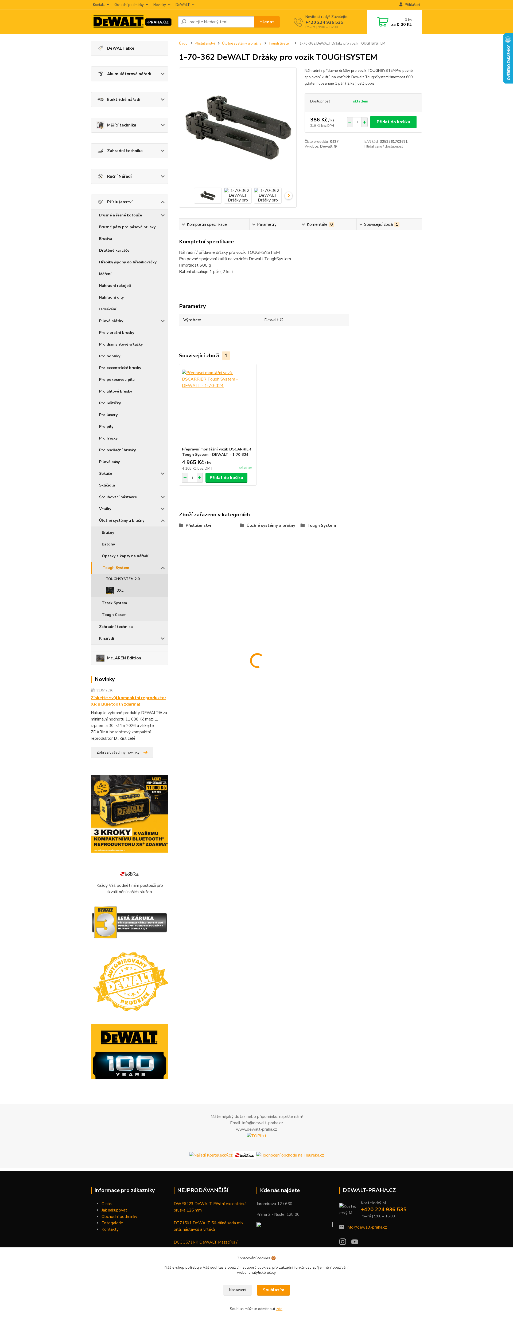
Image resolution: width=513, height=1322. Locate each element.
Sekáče (105, 473)
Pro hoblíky (109, 356)
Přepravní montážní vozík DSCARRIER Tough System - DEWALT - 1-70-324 (216, 452)
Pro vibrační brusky (116, 332)
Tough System (116, 567)
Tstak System (114, 602)
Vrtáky (105, 508)
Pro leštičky (110, 403)
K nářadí (106, 638)
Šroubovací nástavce (118, 497)
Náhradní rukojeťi (115, 285)
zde (279, 1308)
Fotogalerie (112, 1223)
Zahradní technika (125, 150)
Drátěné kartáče (114, 250)
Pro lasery (108, 414)
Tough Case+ (114, 614)
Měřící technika (121, 125)
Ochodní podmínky (129, 4)
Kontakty (110, 1229)
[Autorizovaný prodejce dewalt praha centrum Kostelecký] (129, 981)
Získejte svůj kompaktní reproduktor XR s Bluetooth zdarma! (128, 701)
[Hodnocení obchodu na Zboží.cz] (129, 873)
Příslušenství (120, 202)
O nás (107, 1203)
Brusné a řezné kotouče (120, 215)
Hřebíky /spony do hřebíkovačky (128, 262)
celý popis (366, 83)
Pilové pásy (109, 461)
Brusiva (105, 238)
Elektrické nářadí (123, 99)
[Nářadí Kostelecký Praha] (211, 1155)
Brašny (108, 532)
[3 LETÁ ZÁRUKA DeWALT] (129, 922)
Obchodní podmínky (119, 1216)
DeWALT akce (120, 48)
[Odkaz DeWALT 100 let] (129, 1051)
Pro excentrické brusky (120, 367)
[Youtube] (357, 1243)
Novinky (159, 4)
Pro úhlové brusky (115, 391)
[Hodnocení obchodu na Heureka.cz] (290, 1155)
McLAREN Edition (124, 658)
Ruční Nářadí (119, 176)
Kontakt (99, 4)
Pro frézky (108, 438)
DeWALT (183, 4)
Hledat (266, 22)
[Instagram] (345, 1243)
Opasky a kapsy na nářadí (125, 556)
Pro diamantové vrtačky (121, 344)
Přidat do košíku (393, 122)
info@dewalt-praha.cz (367, 1227)
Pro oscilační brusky (117, 450)
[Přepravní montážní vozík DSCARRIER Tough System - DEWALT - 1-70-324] (218, 405)
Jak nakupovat (114, 1210)
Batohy (108, 544)
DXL (120, 590)
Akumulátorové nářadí (129, 74)
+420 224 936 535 (324, 22)
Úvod (183, 43)
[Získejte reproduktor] (129, 814)
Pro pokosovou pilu (117, 379)
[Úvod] (132, 22)
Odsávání (107, 309)
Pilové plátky (111, 320)
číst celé (127, 738)
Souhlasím (273, 1290)
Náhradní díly (111, 297)
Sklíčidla (107, 485)
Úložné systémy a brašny (121, 520)
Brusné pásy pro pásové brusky (127, 226)
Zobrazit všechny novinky (117, 752)
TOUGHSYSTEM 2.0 (123, 579)
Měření (105, 273)
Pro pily (106, 426)
